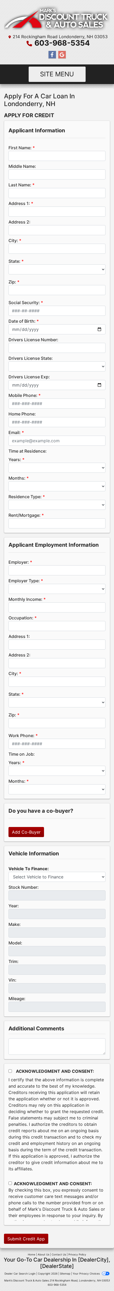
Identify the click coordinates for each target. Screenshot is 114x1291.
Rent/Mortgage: (24, 515)
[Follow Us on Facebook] (52, 55)
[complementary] (98, 1275)
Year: (13, 905)
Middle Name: (22, 166)
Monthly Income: (25, 599)
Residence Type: (25, 496)
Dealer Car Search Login (20, 1273)
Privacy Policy (77, 1254)
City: (13, 240)
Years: (14, 459)
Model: (15, 943)
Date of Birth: (22, 321)
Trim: (13, 961)
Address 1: (19, 203)
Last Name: (19, 184)
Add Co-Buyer (26, 832)
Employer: (18, 562)
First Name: (20, 147)
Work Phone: (21, 735)
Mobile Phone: (22, 395)
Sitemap (65, 1273)
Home (31, 1254)
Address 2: (19, 222)
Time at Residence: (27, 451)
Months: (16, 478)
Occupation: (20, 617)
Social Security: (24, 302)
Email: (14, 432)
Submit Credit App (26, 1238)
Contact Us (59, 1254)
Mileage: (16, 998)
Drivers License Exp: (29, 376)
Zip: (12, 282)
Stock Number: (23, 887)
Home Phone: (22, 414)
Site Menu (57, 74)
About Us (43, 1254)
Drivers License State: (30, 358)
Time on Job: (21, 754)
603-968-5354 (62, 42)
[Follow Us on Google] (62, 55)
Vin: (12, 980)
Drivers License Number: (33, 339)
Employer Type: (24, 580)
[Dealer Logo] (57, 17)
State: (14, 261)
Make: (14, 924)
